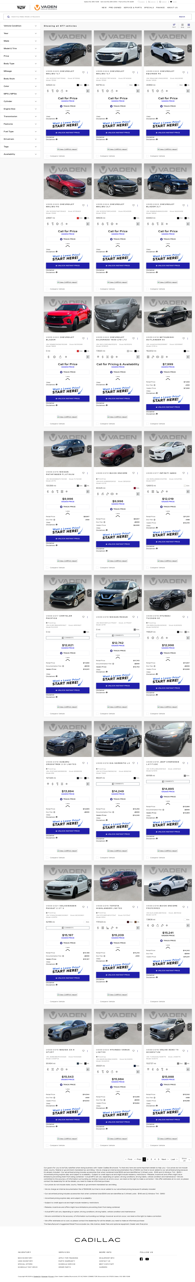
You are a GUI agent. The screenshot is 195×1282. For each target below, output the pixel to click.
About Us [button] (172, 8)
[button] (89, 48)
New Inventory (25, 1258)
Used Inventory (25, 1261)
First (129, 1159)
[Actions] (87, 73)
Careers (103, 1267)
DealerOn (37, 1276)
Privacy (51, 1276)
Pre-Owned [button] (115, 8)
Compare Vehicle (57, 156)
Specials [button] (149, 8)
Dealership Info (106, 1258)
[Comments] (87, 90)
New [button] (104, 8)
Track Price (69, 106)
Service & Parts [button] (133, 8)
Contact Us (104, 1261)
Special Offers (25, 1264)
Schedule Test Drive (28, 1267)
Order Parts (65, 1267)
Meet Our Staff (106, 1264)
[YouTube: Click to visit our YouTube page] (148, 1259)
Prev (138, 1159)
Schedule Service (67, 1264)
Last (173, 1159)
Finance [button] (160, 8)
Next (165, 1159)
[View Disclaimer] (67, 91)
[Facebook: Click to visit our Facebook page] (142, 1259)
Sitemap (45, 1276)
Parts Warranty (67, 1261)
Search (182, 17)
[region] (67, 117)
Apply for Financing (68, 1258)
